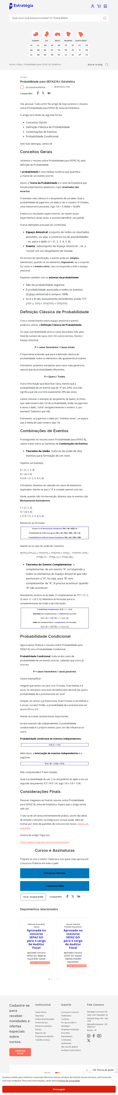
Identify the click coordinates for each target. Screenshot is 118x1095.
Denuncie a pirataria (43, 1026)
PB (66, 50)
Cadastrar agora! (20, 1052)
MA (31, 50)
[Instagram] (88, 1036)
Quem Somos (40, 1012)
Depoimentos (66, 1036)
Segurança (39, 1015)
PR (86, 50)
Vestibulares (66, 1015)
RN (38, 55)
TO (86, 55)
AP (52, 45)
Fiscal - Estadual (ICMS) (33, 897)
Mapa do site (40, 1033)
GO (86, 45)
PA (59, 50)
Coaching (65, 1019)
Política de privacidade (44, 1019)
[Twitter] (88, 1040)
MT (52, 50)
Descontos (65, 1033)
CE (66, 45)
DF (73, 45)
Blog (19, 64)
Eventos (38, 1029)
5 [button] (60, 979)
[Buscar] (104, 18)
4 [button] (57, 979)
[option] (36, 942)
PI (80, 50)
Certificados (66, 1040)
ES (80, 45)
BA (59, 45)
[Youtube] (99, 1036)
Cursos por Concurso (70, 1012)
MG (38, 50)
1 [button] (49, 979)
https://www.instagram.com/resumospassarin (44, 842)
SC (66, 55)
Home (12, 64)
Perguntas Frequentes (70, 1029)
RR (52, 55)
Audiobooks (66, 1043)
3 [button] (55, 979)
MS (45, 50)
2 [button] (52, 979)
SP (80, 55)
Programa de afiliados (44, 1036)
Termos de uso (41, 1022)
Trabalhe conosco (42, 1040)
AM (45, 45)
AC (31, 45)
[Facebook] (94, 1036)
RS (59, 55)
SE (73, 55)
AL (38, 45)
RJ (31, 55)
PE (73, 50)
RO (45, 55)
